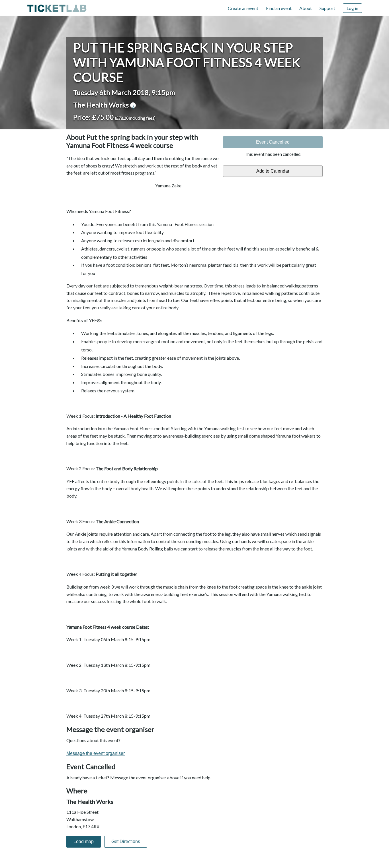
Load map (83, 841)
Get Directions (125, 841)
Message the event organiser (95, 753)
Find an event (279, 8)
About (305, 8)
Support (327, 8)
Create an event (243, 8)
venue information (133, 105)
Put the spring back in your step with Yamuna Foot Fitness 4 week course (186, 62)
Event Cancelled (273, 142)
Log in (352, 8)
